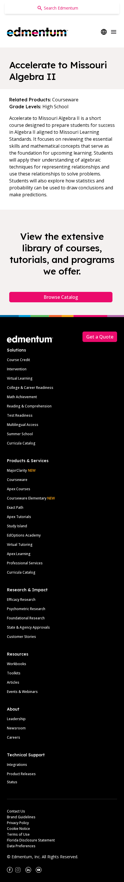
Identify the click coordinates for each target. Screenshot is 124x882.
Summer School (20, 433)
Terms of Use (18, 834)
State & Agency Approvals (28, 627)
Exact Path (15, 507)
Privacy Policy (18, 822)
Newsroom (16, 728)
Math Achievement (22, 396)
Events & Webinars (22, 691)
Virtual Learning (20, 378)
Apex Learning (19, 553)
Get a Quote (99, 337)
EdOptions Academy (24, 535)
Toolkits (13, 673)
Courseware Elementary (31, 498)
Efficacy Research (21, 599)
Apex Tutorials (19, 516)
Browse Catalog (61, 297)
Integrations (17, 764)
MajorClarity (17, 470)
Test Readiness (20, 415)
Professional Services (25, 563)
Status (12, 781)
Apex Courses (18, 488)
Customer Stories (21, 636)
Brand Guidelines (21, 817)
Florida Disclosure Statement (31, 840)
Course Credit (18, 359)
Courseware (17, 479)
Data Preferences (21, 845)
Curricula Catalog (21, 443)
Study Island (17, 526)
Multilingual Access (22, 424)
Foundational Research (26, 618)
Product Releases (21, 773)
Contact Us (16, 811)
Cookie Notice (18, 828)
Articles (13, 682)
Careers (13, 737)
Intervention (17, 369)
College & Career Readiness (30, 387)
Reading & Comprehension (29, 406)
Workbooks (16, 663)
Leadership (16, 718)
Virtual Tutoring (20, 544)
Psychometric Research (26, 608)
